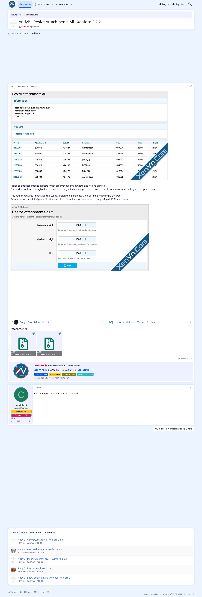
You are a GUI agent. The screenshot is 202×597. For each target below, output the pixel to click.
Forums (27, 4)
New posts (16, 14)
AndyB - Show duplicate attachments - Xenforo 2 (44, 577)
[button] (52, 4)
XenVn (14, 592)
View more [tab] (50, 532)
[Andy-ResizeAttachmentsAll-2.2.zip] (49, 343)
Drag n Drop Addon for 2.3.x (35, 322)
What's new (44, 4)
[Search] (190, 4)
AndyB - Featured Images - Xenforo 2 (38, 549)
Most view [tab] (35, 532)
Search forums (31, 14)
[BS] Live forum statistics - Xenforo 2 (128, 322)
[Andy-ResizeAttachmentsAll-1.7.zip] (23, 343)
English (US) (32, 592)
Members (64, 4)
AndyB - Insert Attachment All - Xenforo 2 (40, 558)
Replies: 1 (36, 86)
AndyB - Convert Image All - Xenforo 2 (38, 539)
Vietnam (76, 365)
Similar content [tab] (19, 532)
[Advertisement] (101, 60)
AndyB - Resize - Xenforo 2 (32, 568)
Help (42, 592)
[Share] (191, 86)
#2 (191, 387)
